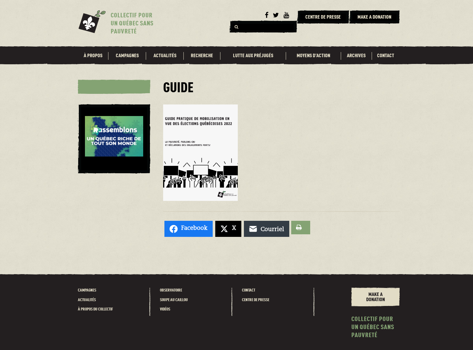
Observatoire (171, 290)
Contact (385, 55)
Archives (356, 55)
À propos (93, 55)
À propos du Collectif (95, 309)
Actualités (164, 55)
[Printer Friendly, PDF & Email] (300, 227)
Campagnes (127, 55)
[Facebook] (266, 15)
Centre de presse (255, 300)
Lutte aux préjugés (253, 55)
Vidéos (165, 309)
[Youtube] (286, 15)
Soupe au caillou (174, 300)
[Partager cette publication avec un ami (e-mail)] (266, 229)
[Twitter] (276, 15)
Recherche (202, 55)
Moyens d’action (313, 55)
